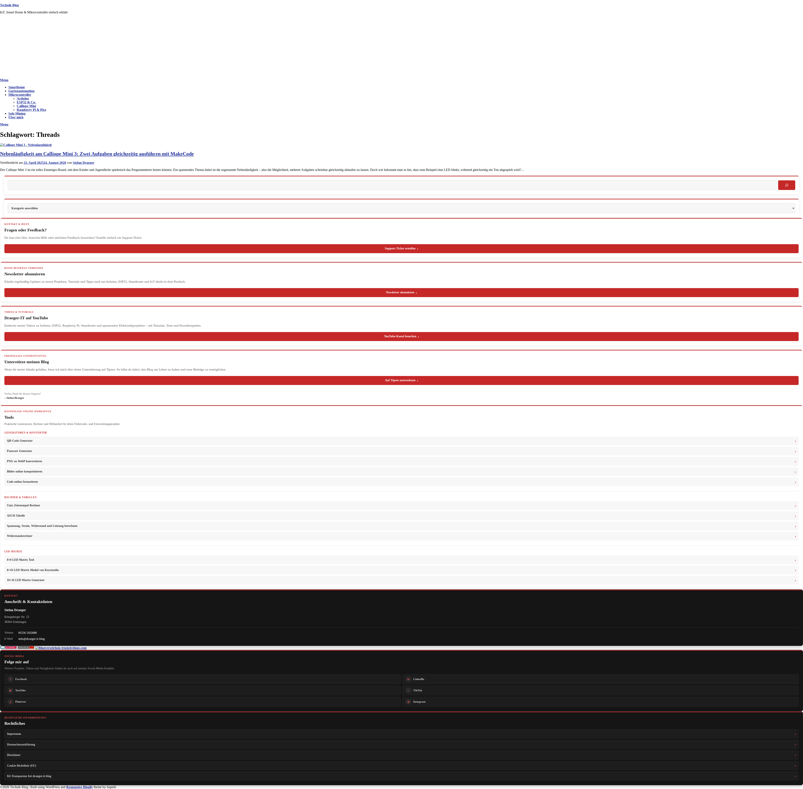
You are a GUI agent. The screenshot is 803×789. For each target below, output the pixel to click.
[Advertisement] (401, 47)
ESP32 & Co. (26, 102)
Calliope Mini (26, 106)
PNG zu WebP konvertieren (24, 461)
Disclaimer (13, 755)
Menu (4, 80)
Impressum (14, 733)
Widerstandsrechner (19, 536)
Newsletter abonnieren (400, 292)
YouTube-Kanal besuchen (400, 336)
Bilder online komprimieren (24, 471)
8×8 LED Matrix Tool (20, 559)
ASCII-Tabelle (16, 515)
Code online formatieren (22, 481)
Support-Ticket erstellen (400, 248)
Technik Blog (9, 5)
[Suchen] (786, 185)
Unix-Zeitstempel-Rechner (23, 505)
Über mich (15, 117)
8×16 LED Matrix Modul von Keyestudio (33, 570)
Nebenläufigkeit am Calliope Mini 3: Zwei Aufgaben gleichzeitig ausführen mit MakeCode (97, 154)
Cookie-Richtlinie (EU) (21, 765)
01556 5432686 (27, 632)
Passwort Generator (19, 451)
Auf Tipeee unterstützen (400, 380)
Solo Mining (17, 113)
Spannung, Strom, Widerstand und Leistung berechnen (42, 525)
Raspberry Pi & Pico (31, 110)
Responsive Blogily (79, 787)
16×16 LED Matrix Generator (26, 580)
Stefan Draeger (83, 162)
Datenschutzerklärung (21, 744)
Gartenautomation (21, 91)
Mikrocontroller (19, 94)
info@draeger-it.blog (31, 638)
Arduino (23, 98)
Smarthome (16, 87)
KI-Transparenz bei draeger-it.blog (29, 776)
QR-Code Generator (20, 440)
